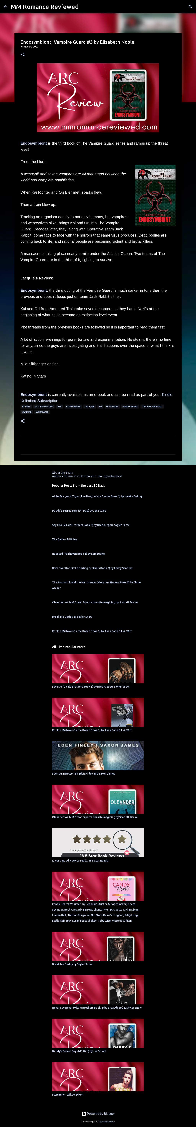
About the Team (62, 472)
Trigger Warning (152, 406)
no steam (112, 406)
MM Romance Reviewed (45, 6)
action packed (44, 406)
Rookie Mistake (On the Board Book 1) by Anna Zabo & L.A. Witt (92, 631)
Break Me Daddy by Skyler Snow (72, 616)
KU (100, 406)
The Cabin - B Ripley (64, 539)
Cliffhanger (73, 406)
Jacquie (90, 406)
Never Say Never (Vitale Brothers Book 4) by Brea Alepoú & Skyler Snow (97, 1007)
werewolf (42, 412)
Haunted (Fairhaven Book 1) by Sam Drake (78, 553)
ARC (59, 406)
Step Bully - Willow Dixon (67, 1094)
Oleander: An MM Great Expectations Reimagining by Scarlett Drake (95, 602)
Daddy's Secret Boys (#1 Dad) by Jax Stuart (79, 510)
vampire (27, 412)
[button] (22, 54)
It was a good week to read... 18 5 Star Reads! (80, 860)
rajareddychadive (107, 1121)
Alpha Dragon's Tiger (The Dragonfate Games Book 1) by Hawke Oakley (97, 496)
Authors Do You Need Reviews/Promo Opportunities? (87, 476)
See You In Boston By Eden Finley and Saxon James (83, 773)
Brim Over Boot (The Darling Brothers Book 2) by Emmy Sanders (92, 568)
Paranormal (130, 406)
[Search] (190, 6)
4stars (26, 406)
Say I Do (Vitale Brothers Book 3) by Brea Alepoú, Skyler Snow (90, 525)
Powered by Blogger (100, 1113)
